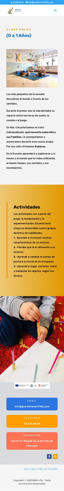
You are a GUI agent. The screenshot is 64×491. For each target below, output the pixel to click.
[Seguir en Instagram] (55, 456)
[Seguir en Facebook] (49, 456)
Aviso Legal (29, 468)
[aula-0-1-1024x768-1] (32, 86)
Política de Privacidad (47, 468)
